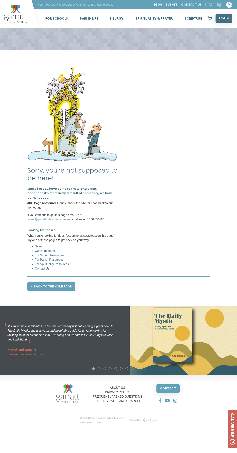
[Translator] (219, 4)
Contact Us (42, 268)
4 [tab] (110, 368)
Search (39, 246)
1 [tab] (93, 368)
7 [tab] (127, 368)
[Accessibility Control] (229, 5)
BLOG (158, 4)
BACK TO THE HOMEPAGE (53, 286)
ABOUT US (117, 387)
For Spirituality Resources (52, 264)
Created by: (135, 420)
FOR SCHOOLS (56, 18)
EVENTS (172, 4)
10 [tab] (143, 368)
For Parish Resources (49, 259)
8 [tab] (132, 368)
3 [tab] (104, 368)
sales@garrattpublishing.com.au (48, 219)
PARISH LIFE (89, 18)
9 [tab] (138, 368)
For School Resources (49, 255)
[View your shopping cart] (210, 18)
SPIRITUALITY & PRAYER (154, 18)
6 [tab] (121, 368)
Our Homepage (45, 250)
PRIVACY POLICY (117, 392)
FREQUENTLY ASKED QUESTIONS (117, 396)
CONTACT (168, 388)
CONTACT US (191, 4)
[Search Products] (211, 4)
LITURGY (116, 18)
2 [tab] (99, 368)
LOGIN (224, 18)
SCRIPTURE (193, 18)
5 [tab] (116, 368)
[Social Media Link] (160, 400)
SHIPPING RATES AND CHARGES (117, 401)
